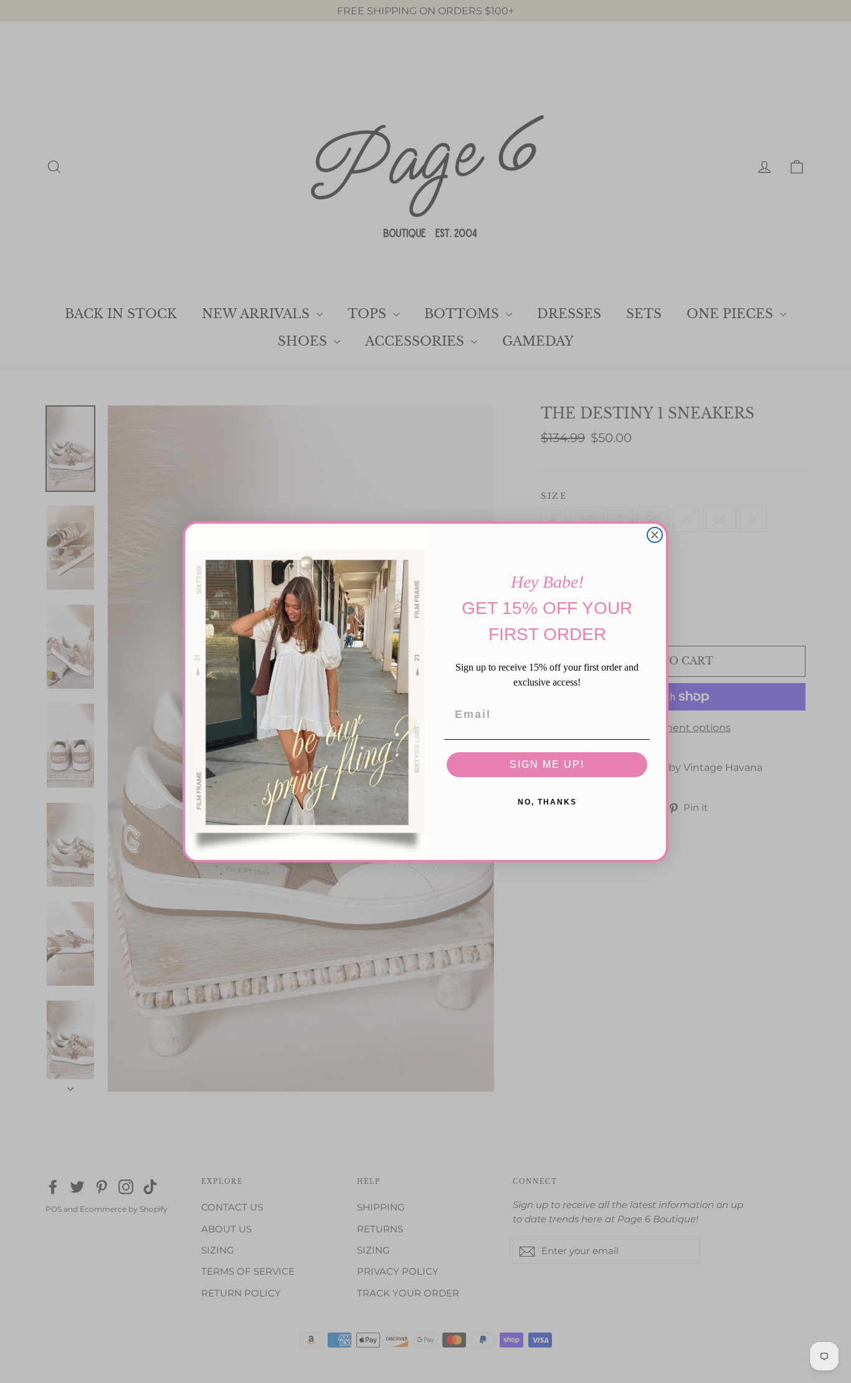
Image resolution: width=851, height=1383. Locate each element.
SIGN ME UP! (547, 764)
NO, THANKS (547, 802)
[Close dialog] (654, 534)
